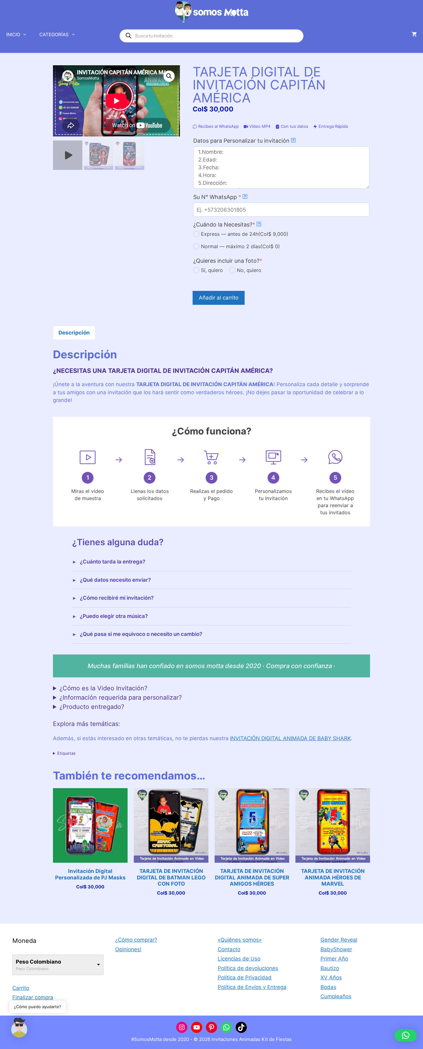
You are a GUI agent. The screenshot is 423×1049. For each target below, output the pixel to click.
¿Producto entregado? (91, 706)
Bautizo (330, 968)
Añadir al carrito (218, 298)
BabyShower (336, 949)
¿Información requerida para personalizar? (120, 697)
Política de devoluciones (248, 968)
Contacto (229, 949)
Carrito (20, 988)
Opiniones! (128, 949)
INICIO (13, 34)
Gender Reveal (339, 940)
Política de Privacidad (245, 977)
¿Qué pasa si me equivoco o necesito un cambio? (141, 634)
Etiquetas (66, 753)
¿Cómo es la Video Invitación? (103, 688)
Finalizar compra (32, 997)
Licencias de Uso (239, 959)
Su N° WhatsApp (230, 197)
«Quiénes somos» (240, 940)
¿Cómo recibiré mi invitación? (117, 598)
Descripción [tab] (74, 333)
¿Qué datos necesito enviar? (115, 580)
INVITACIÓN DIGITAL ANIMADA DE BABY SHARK (290, 738)
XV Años (331, 977)
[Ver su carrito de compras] (414, 34)
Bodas (328, 987)
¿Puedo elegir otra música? (114, 616)
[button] (169, 76)
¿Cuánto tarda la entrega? (112, 562)
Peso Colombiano (38, 962)
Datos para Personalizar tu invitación (243, 140)
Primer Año (334, 959)
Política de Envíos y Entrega (252, 987)
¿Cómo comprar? (136, 940)
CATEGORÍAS (54, 34)
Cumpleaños (336, 996)
